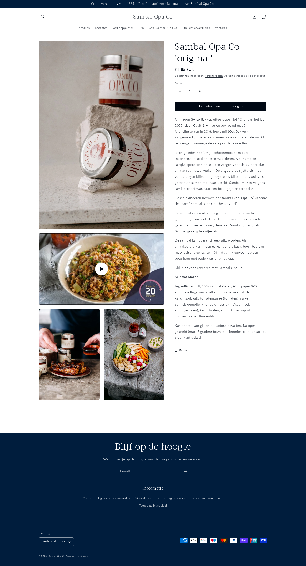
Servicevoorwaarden (206, 498)
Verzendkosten (214, 76)
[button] (43, 16)
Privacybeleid (143, 498)
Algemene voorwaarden (114, 498)
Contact (88, 498)
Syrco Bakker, (201, 119)
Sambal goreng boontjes (194, 231)
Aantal (178, 83)
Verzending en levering (172, 498)
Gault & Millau (204, 125)
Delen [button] (183, 350)
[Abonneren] (185, 471)
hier (184, 268)
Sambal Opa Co (57, 556)
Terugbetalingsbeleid (153, 505)
